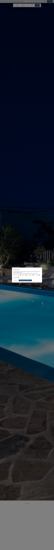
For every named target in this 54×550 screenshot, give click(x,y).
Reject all (15, 280)
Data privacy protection (34, 273)
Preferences (30, 274)
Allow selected (22, 280)
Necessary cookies (16, 274)
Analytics (23, 274)
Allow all (29, 280)
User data (36, 274)
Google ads (15, 277)
